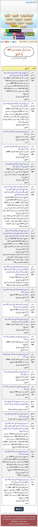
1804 (32, 274)
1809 (32, 362)
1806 (32, 312)
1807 (32, 327)
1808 (32, 344)
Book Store (23, 41)
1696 (32, 406)
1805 (32, 297)
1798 (32, 111)
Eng (35, 41)
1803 (32, 238)
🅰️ (6, 42)
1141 (32, 484)
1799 (32, 139)
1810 (32, 379)
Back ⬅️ (19, 509)
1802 (32, 194)
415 (33, 428)
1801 (32, 171)
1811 (33, 394)
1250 (32, 456)
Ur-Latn (30, 41)
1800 (32, 154)
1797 (32, 80)
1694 (32, 418)
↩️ (2, 42)
